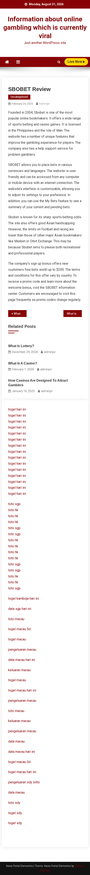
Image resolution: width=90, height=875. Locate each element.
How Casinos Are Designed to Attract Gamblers (38, 383)
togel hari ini (17, 409)
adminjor (44, 103)
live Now (75, 62)
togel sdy (15, 813)
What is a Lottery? (20, 313)
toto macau (16, 711)
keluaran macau (19, 721)
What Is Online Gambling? (74, 313)
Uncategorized (19, 96)
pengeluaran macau (22, 701)
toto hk (13, 582)
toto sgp (14, 588)
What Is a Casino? (22, 363)
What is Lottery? (21, 346)
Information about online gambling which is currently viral (45, 27)
